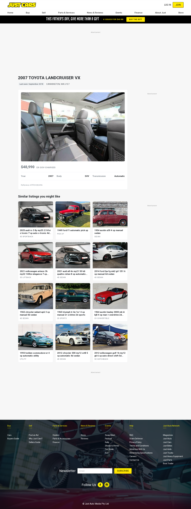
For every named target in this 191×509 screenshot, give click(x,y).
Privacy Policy (135, 442)
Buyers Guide (13, 438)
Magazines (168, 435)
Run (107, 453)
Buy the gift (135, 19)
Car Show (109, 449)
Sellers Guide (34, 442)
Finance (138, 12)
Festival (108, 438)
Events (119, 12)
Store (181, 12)
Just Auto (167, 438)
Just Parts (167, 460)
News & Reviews (95, 12)
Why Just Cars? (35, 438)
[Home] (21, 4)
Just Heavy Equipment (173, 456)
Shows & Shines (112, 446)
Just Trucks (168, 453)
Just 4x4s (167, 449)
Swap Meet (110, 435)
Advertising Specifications (141, 453)
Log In (167, 4)
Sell (44, 12)
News (83, 435)
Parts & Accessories (61, 438)
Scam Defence (136, 438)
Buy (28, 12)
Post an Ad (33, 435)
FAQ (131, 435)
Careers (132, 456)
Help (131, 426)
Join (178, 4)
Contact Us (134, 460)
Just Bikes (167, 446)
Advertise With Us (137, 449)
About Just (160, 12)
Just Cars (167, 442)
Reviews (84, 438)
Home (10, 12)
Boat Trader (168, 463)
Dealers (56, 435)
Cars (9, 435)
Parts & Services (66, 12)
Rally (107, 442)
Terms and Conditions (139, 446)
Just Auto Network (171, 426)
